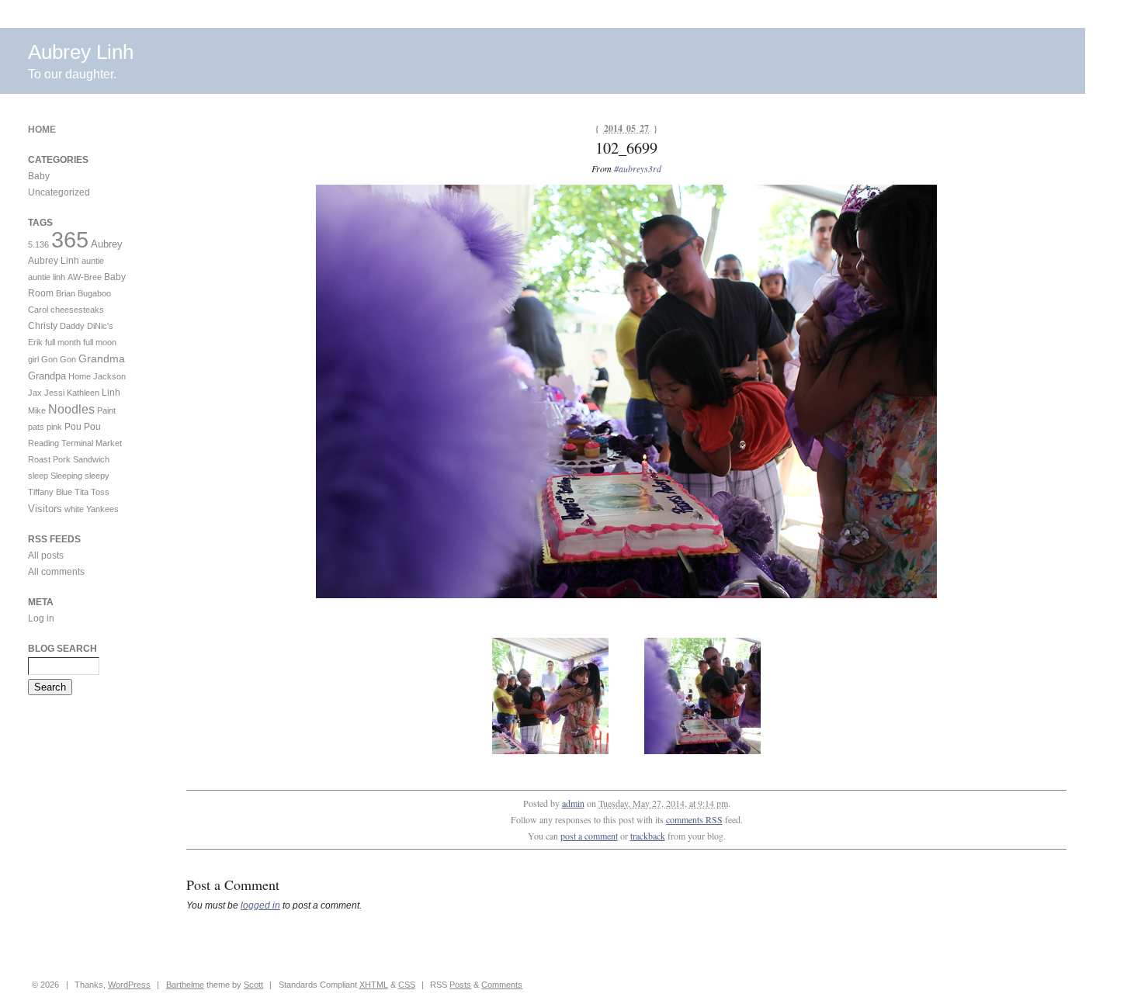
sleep (38, 475)
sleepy (97, 475)
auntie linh (46, 277)
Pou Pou (82, 426)
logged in (260, 905)
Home (42, 129)
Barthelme (185, 984)
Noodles (71, 409)
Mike (37, 410)
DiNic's (100, 326)
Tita (81, 492)
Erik (35, 342)
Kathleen (83, 392)
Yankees (102, 509)
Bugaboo (94, 293)
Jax (35, 392)
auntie (93, 260)
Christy (42, 325)
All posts (46, 555)
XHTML (373, 984)
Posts (460, 984)
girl (33, 359)
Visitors (45, 508)
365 (69, 239)
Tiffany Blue (50, 492)
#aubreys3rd (637, 168)
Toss (100, 492)
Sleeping (66, 475)
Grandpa (47, 376)
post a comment (589, 835)
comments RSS (694, 819)
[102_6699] (626, 595)
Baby (39, 176)
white (74, 509)
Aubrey (107, 244)
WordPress (129, 984)
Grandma (101, 358)
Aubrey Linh (81, 52)
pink (54, 426)
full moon (99, 342)
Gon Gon (58, 359)
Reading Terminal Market (75, 443)
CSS (406, 984)
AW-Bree (85, 277)
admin (573, 803)
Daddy (72, 326)
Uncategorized (59, 192)
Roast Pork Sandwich (68, 459)
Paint (106, 410)
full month (63, 342)
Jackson (109, 376)
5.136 (38, 244)
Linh (111, 392)
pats (36, 426)
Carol (38, 309)
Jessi (54, 392)
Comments (501, 984)
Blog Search (62, 648)
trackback (647, 835)
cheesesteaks (77, 309)
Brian (65, 293)
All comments (56, 571)
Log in (41, 618)
